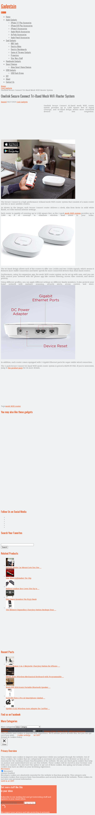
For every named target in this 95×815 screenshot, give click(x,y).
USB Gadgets (11, 70)
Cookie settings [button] (23, 735)
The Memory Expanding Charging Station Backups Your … (31, 610)
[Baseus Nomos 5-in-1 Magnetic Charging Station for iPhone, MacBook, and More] (10, 664)
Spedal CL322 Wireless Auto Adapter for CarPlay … (28, 709)
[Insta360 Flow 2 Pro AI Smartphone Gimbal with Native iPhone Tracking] (10, 696)
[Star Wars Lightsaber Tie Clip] (10, 576)
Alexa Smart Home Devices (21, 67)
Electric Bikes (16, 46)
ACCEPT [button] (37, 735)
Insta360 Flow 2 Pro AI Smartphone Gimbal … (25, 698)
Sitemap (4, 731)
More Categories (8, 727)
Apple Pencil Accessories (20, 37)
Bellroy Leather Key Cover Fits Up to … (22, 589)
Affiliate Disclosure (77, 731)
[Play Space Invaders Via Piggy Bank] (10, 597)
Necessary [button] (5, 769)
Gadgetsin (8, 6)
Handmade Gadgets (13, 61)
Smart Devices (11, 64)
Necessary (8, 771)
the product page (15, 368)
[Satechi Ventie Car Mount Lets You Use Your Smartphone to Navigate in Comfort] (10, 566)
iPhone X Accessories (19, 28)
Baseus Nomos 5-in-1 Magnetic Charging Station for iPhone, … (33, 666)
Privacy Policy (50, 731)
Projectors (15, 55)
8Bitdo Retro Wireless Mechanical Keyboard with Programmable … (35, 677)
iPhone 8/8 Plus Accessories (22, 25)
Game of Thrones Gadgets (21, 52)
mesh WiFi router (13, 406)
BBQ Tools (14, 43)
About (8, 79)
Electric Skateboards (19, 49)
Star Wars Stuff (17, 58)
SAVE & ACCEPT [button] (7, 781)
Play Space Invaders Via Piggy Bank (21, 599)
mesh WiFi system (73, 213)
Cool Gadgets (11, 40)
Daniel (4, 102)
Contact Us (10, 82)
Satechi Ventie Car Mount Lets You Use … (23, 567)
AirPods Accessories (18, 34)
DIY (7, 76)
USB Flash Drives (17, 73)
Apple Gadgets (11, 19)
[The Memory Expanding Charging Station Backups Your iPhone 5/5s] (10, 608)
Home (8, 16)
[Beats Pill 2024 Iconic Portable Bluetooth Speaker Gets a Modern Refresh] (10, 685)
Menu (3, 13)
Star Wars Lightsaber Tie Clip (18, 578)
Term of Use (62, 731)
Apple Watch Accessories (20, 31)
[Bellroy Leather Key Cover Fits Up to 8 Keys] (10, 587)
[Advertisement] (22, 122)
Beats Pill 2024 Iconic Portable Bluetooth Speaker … (28, 687)
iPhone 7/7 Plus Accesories (21, 22)
